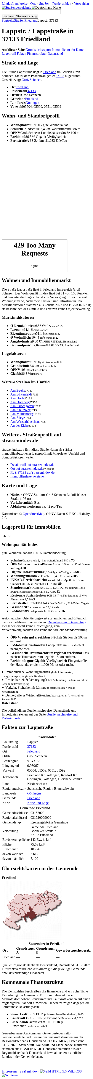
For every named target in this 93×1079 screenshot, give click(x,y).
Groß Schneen (31, 80)
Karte (79, 49)
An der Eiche (19, 425)
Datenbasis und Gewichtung (67, 622)
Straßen (44, 3)
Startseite (8, 20)
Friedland (30, 20)
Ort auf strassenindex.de (26, 468)
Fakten (21, 53)
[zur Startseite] (16, 7)
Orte (33, 3)
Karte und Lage (38, 803)
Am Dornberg (20, 402)
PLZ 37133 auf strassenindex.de (32, 472)
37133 (60, 76)
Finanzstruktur (37, 53)
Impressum (9, 1071)
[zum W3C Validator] (53, 1071)
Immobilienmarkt (63, 49)
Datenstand (55, 53)
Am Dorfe (17, 398)
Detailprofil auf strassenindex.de (32, 464)
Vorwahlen (81, 3)
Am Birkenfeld (20, 394)
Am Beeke (17, 390)
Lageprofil (9, 53)
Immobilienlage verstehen (27, 476)
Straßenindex (28, 1071)
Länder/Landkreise (14, 3)
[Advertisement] (46, 192)
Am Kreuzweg (20, 410)
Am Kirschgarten (22, 406)
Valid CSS (74, 1071)
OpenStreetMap (33, 514)
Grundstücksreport (38, 49)
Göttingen (32, 103)
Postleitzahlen (61, 3)
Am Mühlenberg (21, 414)
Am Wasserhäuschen (24, 421)
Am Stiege (17, 418)
